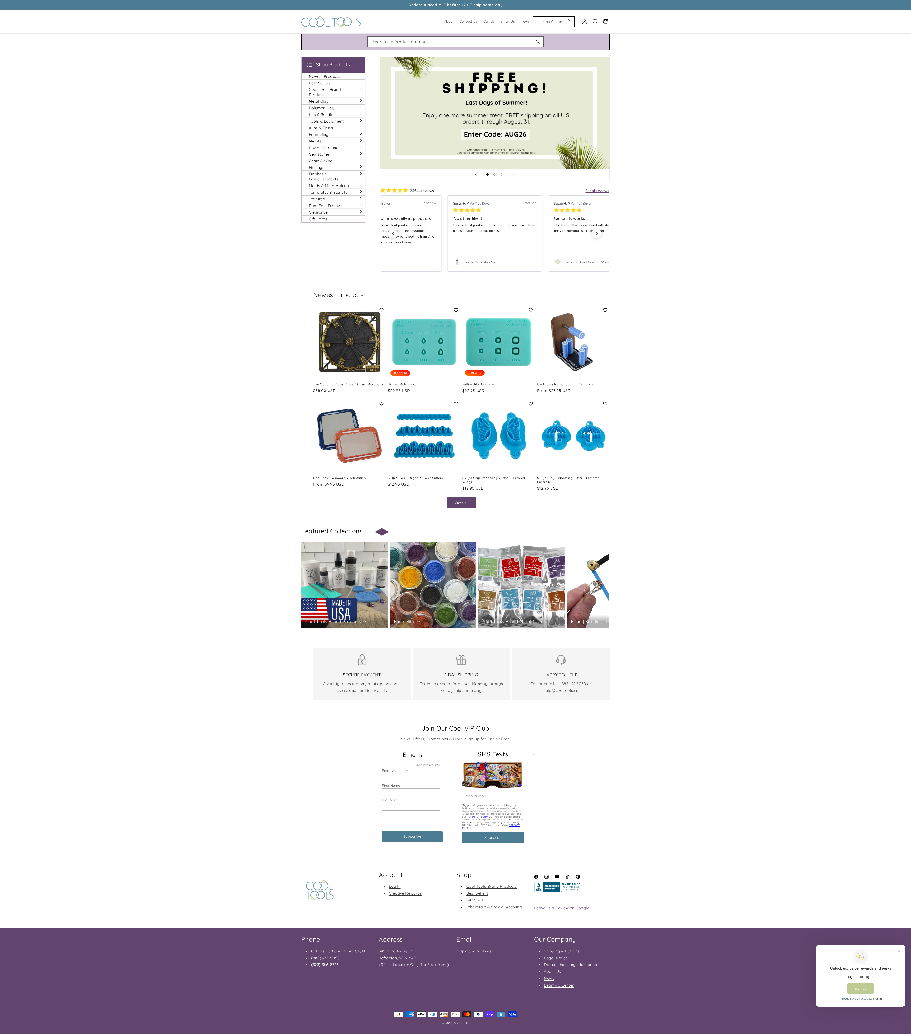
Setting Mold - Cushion (479, 384)
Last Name (391, 800)
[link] (393, 262)
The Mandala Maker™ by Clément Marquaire (348, 384)
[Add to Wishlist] (381, 310)
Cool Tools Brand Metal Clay (512, 621)
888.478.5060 (574, 683)
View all (462, 503)
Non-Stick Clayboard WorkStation (339, 478)
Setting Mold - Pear (403, 384)
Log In (395, 886)
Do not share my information (571, 964)
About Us (552, 971)
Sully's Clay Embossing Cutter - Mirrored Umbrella (568, 480)
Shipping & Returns (562, 951)
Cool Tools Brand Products (333, 621)
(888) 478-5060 (325, 958)
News (549, 978)
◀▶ (382, 531)
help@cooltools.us (561, 690)
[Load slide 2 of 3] (494, 174)
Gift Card (474, 900)
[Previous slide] (476, 174)
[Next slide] (513, 174)
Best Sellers (477, 893)
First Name (391, 785)
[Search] (538, 42)
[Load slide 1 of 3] (487, 174)
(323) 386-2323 (325, 964)
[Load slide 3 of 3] (501, 174)
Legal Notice (556, 958)
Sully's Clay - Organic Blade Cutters (415, 478)
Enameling (404, 621)
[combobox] (455, 42)
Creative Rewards (405, 893)
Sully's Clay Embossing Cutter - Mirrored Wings (493, 480)
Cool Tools (461, 1023)
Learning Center (559, 985)
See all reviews (597, 190)
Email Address (395, 770)
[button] (569, 19)
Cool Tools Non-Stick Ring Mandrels (565, 384)
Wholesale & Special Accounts (494, 907)
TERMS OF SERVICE (479, 816)
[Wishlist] (595, 21)
